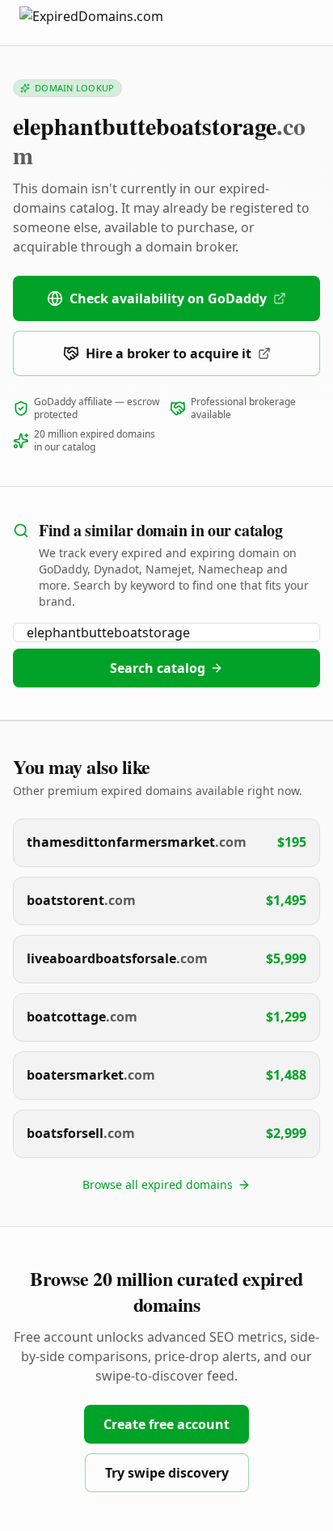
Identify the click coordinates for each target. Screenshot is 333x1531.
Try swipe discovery (167, 1473)
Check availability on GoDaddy (168, 298)
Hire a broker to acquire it (168, 353)
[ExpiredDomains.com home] (108, 22)
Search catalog (157, 668)
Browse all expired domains (157, 1184)
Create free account (166, 1424)
